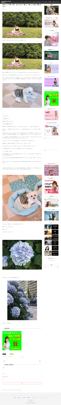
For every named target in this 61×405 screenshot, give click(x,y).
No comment (4, 356)
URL (2, 379)
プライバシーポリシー (34, 397)
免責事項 (29, 397)
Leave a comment (10, 356)
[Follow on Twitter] (51, 260)
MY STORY (19, 397)
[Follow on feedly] (57, 2)
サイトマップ (40, 397)
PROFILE (15, 397)
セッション (45, 397)
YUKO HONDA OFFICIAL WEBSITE (6, 2)
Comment (3, 367)
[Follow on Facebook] (49, 260)
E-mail (3, 376)
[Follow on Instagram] (54, 260)
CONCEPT (24, 397)
